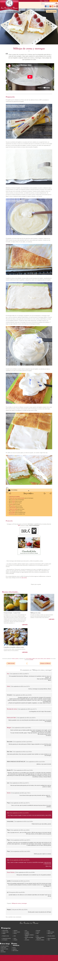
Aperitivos (15, 930)
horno (36, 658)
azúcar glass (12, 512)
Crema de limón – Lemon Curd (12, 612)
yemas (11, 504)
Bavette (2, 950)
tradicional (48, 658)
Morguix (9, 727)
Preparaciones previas (6, 938)
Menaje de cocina (5, 935)
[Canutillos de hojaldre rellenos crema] (15, 636)
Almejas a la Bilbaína (45, 663)
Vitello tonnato (11, 663)
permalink (31, 659)
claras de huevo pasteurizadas (17, 498)
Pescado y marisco (51, 935)
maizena (13, 510)
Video (49, 939)
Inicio (41, 1)
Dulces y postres (51, 11)
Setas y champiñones (52, 938)
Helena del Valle (11, 717)
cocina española (29, 658)
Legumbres (27, 933)
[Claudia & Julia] (29, 554)
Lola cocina (24, 577)
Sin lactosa (27, 939)
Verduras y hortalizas (40, 939)
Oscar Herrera (10, 872)
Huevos (15, 933)
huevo (39, 658)
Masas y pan (50, 933)
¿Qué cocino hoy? (53, 1)
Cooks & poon (3, 947)
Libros (37, 933)
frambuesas (11, 514)
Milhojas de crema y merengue (19, 903)
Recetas (14, 947)
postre (45, 658)
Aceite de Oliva (5, 930)
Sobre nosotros (15, 950)
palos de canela (13, 509)
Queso (15, 938)
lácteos (42, 658)
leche (13, 501)
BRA (19, 525)
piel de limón (13, 507)
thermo (9, 793)
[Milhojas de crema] (42, 602)
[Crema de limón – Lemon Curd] (15, 602)
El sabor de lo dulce (4, 948)
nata (13, 502)
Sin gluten (15, 939)
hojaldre (33, 658)
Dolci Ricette (3, 951)
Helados (3, 933)
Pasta (37, 935)
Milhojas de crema (35, 612)
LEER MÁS (24, 624)
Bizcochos (38, 930)
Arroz (26, 930)
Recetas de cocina (12, 709)
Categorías (46, 1)
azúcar (13, 499)
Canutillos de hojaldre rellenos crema (14, 647)
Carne (49, 930)
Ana (8, 673)
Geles (8, 686)
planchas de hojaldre (15, 496)
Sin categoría (4, 939)
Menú (15, 935)
